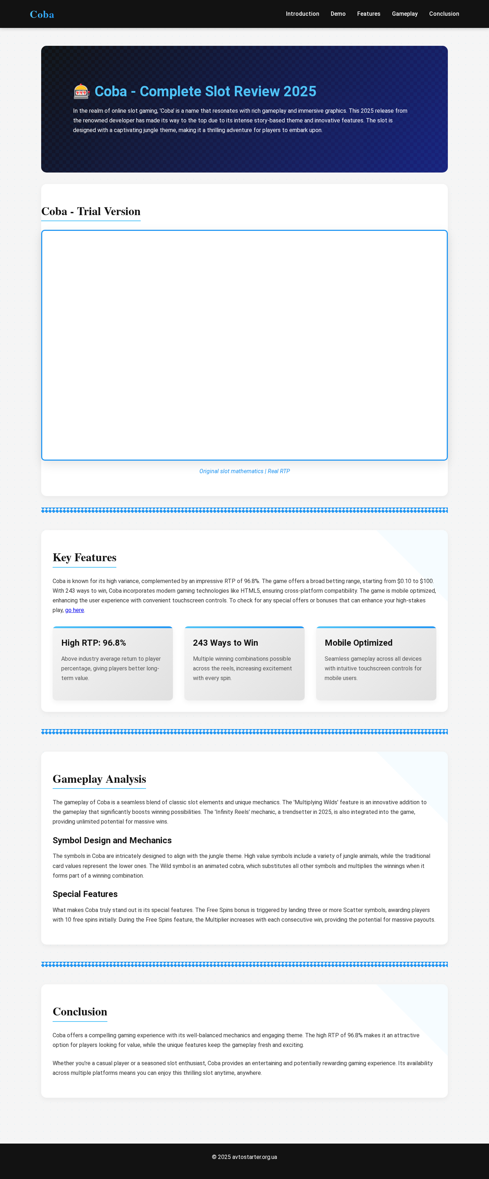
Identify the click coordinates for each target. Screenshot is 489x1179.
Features (369, 13)
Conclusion (444, 13)
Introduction (302, 13)
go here (74, 610)
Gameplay (405, 13)
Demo (338, 13)
